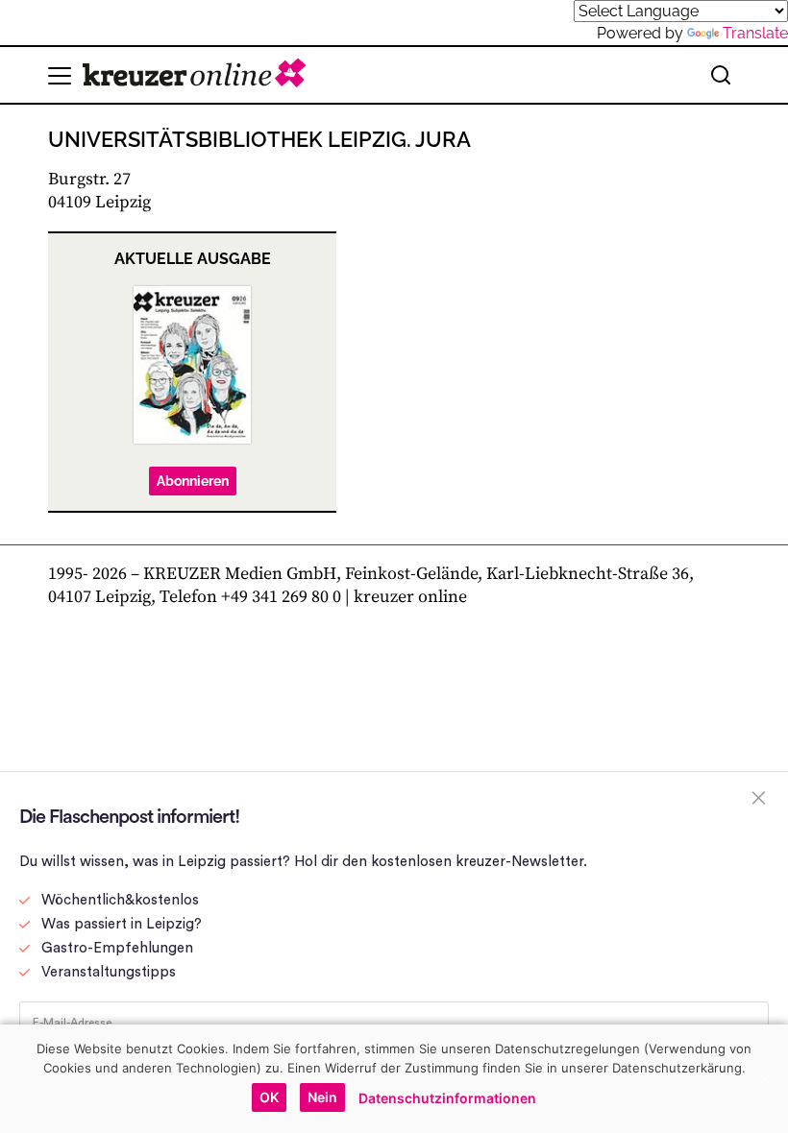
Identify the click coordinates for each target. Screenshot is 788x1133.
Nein (322, 1097)
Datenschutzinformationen (447, 1098)
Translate (755, 33)
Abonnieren (193, 481)
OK (269, 1097)
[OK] (764, 1078)
